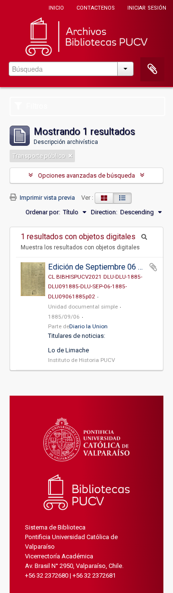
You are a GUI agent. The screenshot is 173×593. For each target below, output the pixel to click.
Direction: (104, 212)
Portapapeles (152, 69)
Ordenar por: (42, 212)
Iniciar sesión (146, 7)
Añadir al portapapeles (153, 267)
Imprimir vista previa (46, 197)
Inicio (56, 7)
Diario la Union (88, 326)
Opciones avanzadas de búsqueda (86, 175)
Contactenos (95, 7)
